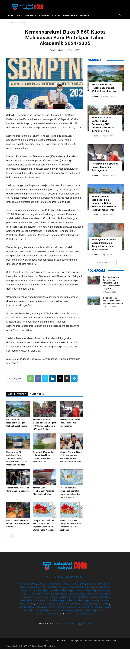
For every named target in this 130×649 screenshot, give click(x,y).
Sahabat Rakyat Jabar (56, 593)
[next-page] (13, 536)
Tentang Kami (75, 640)
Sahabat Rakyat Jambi (81, 586)
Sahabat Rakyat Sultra (30, 606)
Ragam (83, 15)
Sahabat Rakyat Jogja (37, 596)
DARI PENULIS (37, 394)
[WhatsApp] (30, 378)
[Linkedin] (52, 378)
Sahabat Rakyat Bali (83, 596)
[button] (120, 15)
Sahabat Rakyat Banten (32, 593)
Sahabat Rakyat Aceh (49, 583)
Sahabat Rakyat (28, 583)
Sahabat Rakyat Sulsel (97, 603)
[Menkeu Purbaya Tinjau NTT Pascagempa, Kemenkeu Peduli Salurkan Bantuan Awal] (71, 441)
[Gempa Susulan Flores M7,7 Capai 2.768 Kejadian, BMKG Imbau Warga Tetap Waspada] (44, 510)
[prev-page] (8, 536)
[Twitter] (45, 378)
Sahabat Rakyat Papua (47, 613)
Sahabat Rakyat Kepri (30, 586)
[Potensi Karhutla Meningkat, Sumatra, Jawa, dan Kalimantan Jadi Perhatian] (71, 477)
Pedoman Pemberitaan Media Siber (100, 640)
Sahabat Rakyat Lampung (95, 590)
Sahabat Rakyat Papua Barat (79, 613)
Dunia (19, 15)
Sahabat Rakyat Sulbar (55, 606)
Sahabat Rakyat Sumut (73, 583)
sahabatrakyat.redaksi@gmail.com (73, 623)
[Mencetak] (67, 378)
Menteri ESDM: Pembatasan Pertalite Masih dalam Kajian (43, 491)
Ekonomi (56, 15)
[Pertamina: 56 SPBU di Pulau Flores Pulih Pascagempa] (71, 409)
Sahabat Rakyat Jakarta (81, 593)
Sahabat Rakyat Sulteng (81, 606)
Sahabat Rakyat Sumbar (55, 586)
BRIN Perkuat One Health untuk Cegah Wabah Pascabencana (16, 422)
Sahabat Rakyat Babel (69, 590)
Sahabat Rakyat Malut (69, 610)
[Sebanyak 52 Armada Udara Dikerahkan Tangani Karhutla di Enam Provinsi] (44, 441)
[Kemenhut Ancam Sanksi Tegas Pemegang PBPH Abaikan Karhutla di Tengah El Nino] (44, 409)
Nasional (29, 15)
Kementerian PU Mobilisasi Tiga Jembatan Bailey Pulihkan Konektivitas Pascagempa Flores (16, 458)
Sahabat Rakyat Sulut (45, 610)
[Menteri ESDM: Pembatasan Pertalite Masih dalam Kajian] (44, 477)
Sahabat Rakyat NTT (37, 600)
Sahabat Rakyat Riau (98, 583)
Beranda (10, 22)
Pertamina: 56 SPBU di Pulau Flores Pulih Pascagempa (70, 422)
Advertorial (69, 15)
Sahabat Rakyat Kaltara (72, 603)
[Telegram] (74, 378)
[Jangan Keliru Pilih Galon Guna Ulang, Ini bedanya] (18, 477)
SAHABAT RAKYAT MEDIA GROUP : (65, 576)
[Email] (60, 378)
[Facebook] (38, 378)
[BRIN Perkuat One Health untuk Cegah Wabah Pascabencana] (18, 409)
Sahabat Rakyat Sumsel (44, 590)
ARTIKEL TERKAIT (17, 394)
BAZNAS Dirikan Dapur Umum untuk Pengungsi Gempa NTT (17, 523)
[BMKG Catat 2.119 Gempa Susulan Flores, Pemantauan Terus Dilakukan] (71, 510)
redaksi (60, 50)
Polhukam (44, 15)
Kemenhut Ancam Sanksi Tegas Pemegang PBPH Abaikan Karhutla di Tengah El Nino (103, 124)
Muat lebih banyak (104, 262)
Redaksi (49, 640)
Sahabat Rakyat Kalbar (61, 600)
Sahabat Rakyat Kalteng (86, 600)
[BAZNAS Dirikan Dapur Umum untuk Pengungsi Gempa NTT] (18, 510)
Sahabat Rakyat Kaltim (47, 603)
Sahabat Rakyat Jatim (61, 596)
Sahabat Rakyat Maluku (94, 610)
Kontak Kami (60, 640)
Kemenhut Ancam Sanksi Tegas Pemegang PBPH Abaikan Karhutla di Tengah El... (111, 283)
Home (10, 15)
